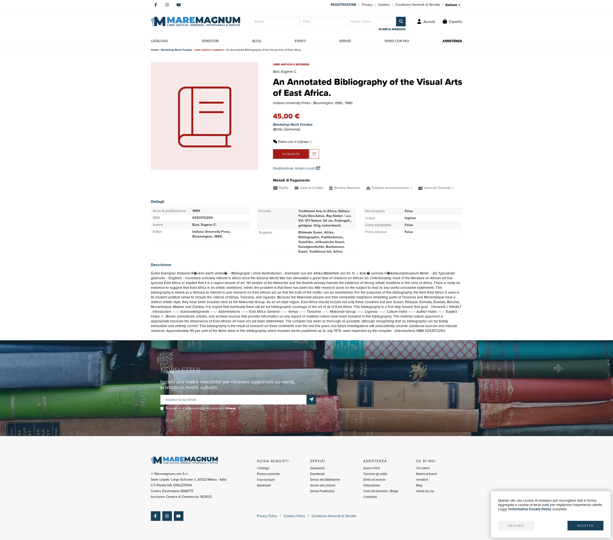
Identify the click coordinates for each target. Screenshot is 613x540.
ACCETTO (585, 525)
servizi (345, 41)
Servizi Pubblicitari (322, 491)
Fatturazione (371, 485)
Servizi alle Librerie (322, 485)
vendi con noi (397, 41)
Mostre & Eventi (426, 474)
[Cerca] (401, 21)
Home (155, 50)
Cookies (384, 4)
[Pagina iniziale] (195, 21)
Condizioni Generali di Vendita (417, 4)
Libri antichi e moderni (209, 50)
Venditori (422, 479)
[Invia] (311, 399)
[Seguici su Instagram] (167, 5)
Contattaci (370, 497)
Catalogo (263, 468)
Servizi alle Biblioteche (325, 479)
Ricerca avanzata (268, 474)
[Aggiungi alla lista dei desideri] (314, 154)
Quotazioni (317, 468)
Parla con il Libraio (293, 141)
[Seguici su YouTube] (178, 5)
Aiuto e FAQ (371, 468)
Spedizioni (264, 485)
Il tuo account (266, 479)
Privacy (367, 4)
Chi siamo (423, 468)
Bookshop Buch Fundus (176, 50)
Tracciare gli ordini (375, 474)
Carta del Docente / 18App (380, 491)
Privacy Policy (267, 515)
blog (256, 41)
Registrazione (343, 4)
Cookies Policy (294, 515)
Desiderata (317, 474)
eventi (300, 41)
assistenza (452, 41)
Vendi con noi (425, 491)
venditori (210, 41)
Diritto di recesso (374, 479)
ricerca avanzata (392, 29)
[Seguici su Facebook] (155, 5)
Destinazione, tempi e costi (294, 168)
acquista (291, 154)
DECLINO (516, 525)
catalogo (159, 41)
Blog (419, 485)
